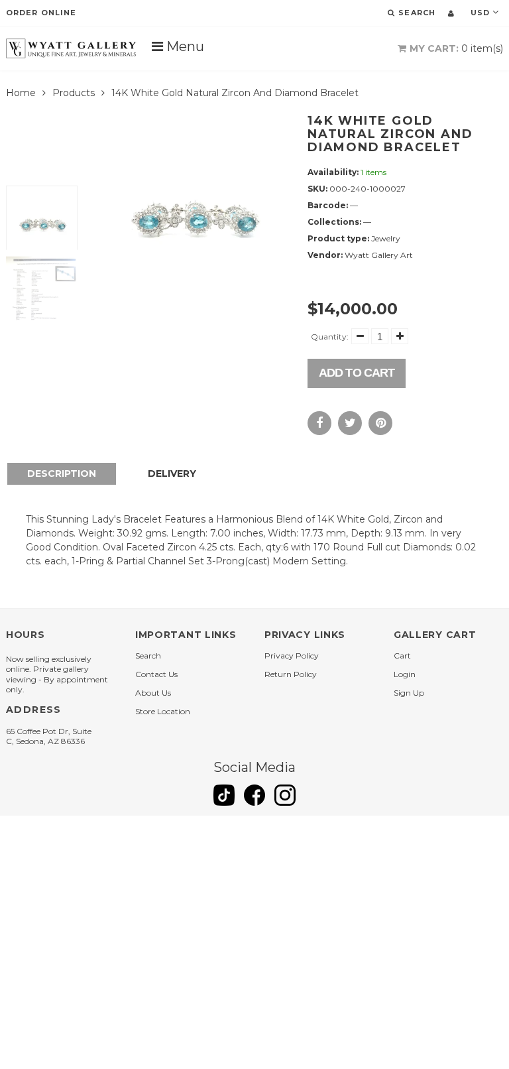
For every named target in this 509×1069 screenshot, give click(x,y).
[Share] (319, 423)
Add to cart (356, 372)
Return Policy (290, 674)
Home (21, 93)
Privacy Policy (291, 655)
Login (405, 674)
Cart (402, 655)
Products (73, 93)
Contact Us (156, 674)
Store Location (162, 711)
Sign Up (409, 693)
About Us (153, 693)
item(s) (456, 48)
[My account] (451, 13)
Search (148, 655)
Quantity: (330, 337)
